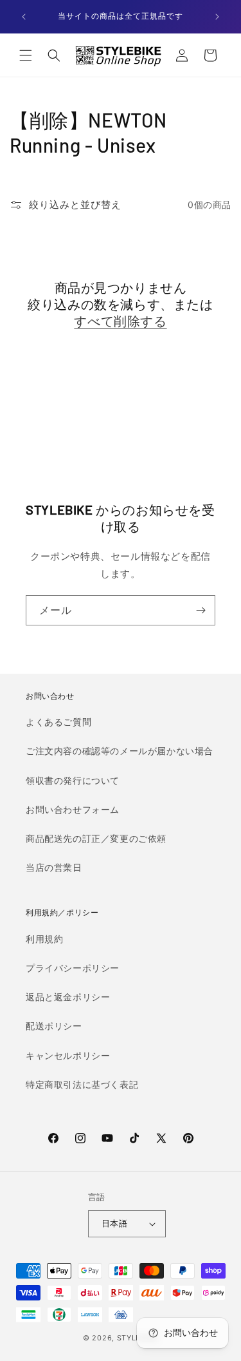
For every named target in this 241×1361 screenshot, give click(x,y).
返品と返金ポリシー (68, 996)
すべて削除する (120, 320)
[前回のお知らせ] (24, 17)
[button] (26, 55)
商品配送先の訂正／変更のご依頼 (96, 838)
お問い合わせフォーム (73, 809)
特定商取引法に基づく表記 (82, 1084)
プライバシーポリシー (73, 967)
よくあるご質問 (58, 721)
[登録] (200, 610)
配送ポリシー (54, 1025)
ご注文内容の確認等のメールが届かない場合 (119, 750)
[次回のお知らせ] (217, 17)
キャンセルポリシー (68, 1055)
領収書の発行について (73, 780)
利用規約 (44, 938)
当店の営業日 (54, 867)
